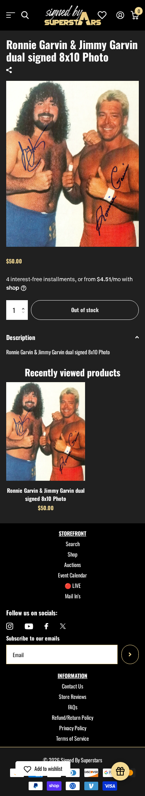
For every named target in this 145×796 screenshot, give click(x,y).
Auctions (72, 564)
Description (20, 337)
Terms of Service (72, 738)
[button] (25, 303)
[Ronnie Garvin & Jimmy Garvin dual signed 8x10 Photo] (45, 431)
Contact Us (72, 686)
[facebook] (46, 626)
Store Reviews (72, 696)
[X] (63, 626)
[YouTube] (29, 626)
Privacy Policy (72, 728)
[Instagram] (9, 626)
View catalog (10, 15)
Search (73, 544)
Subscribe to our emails (33, 638)
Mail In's (72, 596)
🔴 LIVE (73, 585)
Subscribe (130, 654)
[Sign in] (120, 15)
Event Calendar (72, 575)
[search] (25, 15)
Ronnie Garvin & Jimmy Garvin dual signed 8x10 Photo (46, 494)
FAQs (72, 707)
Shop (72, 554)
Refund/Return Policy (72, 717)
